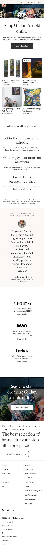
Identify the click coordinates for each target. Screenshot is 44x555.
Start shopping (22, 46)
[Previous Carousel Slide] (7, 251)
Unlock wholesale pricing (16, 454)
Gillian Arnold (33, 201)
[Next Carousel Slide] (37, 251)
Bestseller (27, 60)
